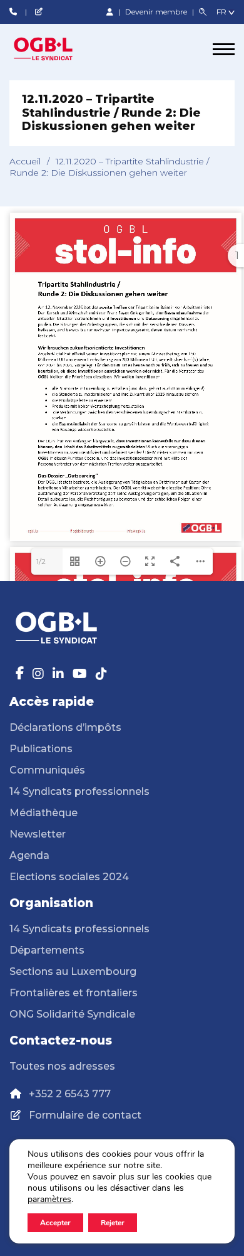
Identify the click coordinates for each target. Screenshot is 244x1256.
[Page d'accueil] (56, 49)
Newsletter (37, 834)
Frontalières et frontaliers (73, 993)
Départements (46, 950)
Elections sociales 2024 (69, 877)
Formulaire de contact (85, 1115)
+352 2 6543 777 (70, 1094)
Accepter (55, 1223)
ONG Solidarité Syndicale (72, 1014)
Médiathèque (43, 813)
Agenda (29, 855)
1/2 (41, 561)
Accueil (25, 161)
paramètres (49, 1199)
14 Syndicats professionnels (79, 791)
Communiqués (47, 770)
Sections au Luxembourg (72, 971)
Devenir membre (157, 11)
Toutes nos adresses (62, 1066)
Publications (41, 749)
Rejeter (113, 1223)
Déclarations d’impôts (65, 727)
